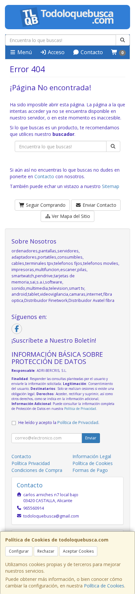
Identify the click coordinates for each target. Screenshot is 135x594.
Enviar (90, 438)
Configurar (19, 551)
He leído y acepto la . (58, 422)
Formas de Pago (90, 470)
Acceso (56, 52)
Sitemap (110, 186)
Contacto (91, 52)
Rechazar (45, 551)
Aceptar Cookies (78, 551)
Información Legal (91, 456)
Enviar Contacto (98, 205)
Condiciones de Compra (36, 470)
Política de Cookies (104, 586)
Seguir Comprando (45, 205)
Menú (24, 52)
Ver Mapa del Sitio (70, 216)
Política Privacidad (30, 463)
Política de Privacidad (80, 408)
